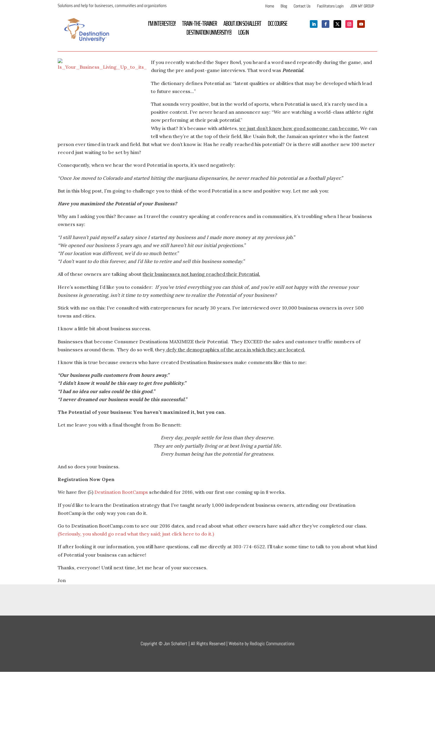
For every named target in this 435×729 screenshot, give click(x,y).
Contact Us (302, 6)
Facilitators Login (330, 6)
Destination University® (209, 34)
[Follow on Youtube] (361, 24)
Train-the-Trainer (199, 25)
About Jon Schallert (242, 25)
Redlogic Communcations (272, 643)
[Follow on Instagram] (349, 24)
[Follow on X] (337, 24)
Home (269, 6)
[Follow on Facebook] (325, 24)
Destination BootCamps (121, 492)
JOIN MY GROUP (362, 6)
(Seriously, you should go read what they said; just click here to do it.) (136, 534)
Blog (284, 6)
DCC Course (277, 25)
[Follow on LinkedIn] (314, 24)
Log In (243, 34)
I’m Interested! (161, 25)
